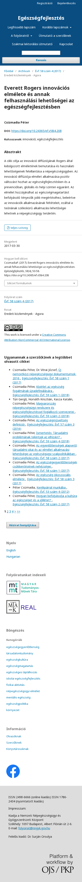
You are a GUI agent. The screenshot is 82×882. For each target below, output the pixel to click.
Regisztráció (45, 3)
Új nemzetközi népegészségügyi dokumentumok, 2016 (44, 374)
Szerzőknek (14, 742)
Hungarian (13, 557)
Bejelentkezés (66, 3)
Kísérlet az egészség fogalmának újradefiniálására (38, 389)
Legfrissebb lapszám (22, 27)
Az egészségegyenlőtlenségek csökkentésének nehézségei (45, 464)
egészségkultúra (17, 659)
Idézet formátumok (19, 283)
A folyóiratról (20, 36)
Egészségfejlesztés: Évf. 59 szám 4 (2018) (41, 441)
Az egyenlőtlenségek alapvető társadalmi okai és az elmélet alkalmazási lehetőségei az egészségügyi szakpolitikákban (45, 449)
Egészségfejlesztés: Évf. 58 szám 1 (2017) (41, 471)
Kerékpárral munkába (51, 487)
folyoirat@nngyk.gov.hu (34, 828)
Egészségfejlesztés (41, 17)
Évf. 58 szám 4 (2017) (48, 71)
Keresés (41, 60)
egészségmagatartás (19, 666)
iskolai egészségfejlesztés (23, 678)
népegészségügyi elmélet (23, 691)
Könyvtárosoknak (17, 749)
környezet (12, 710)
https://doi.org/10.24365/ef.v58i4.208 (36, 131)
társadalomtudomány (19, 653)
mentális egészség (18, 697)
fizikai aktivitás (15, 685)
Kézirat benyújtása (22, 525)
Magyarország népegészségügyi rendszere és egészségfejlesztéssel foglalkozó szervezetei (44, 407)
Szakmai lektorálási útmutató (32, 44)
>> (18, 511)
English (11, 550)
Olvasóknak (13, 736)
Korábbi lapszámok (55, 27)
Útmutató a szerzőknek (55, 36)
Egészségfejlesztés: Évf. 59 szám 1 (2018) (41, 395)
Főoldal (8, 71)
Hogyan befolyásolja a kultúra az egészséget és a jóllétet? (45, 498)
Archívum (24, 71)
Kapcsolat (66, 44)
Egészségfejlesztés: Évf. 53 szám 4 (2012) (41, 492)
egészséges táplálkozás (21, 672)
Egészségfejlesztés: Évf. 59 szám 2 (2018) (41, 416)
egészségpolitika (17, 704)
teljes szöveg (19, 228)
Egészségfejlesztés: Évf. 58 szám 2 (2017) (41, 458)
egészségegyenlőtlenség (22, 647)
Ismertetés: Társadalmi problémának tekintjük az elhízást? (40, 435)
